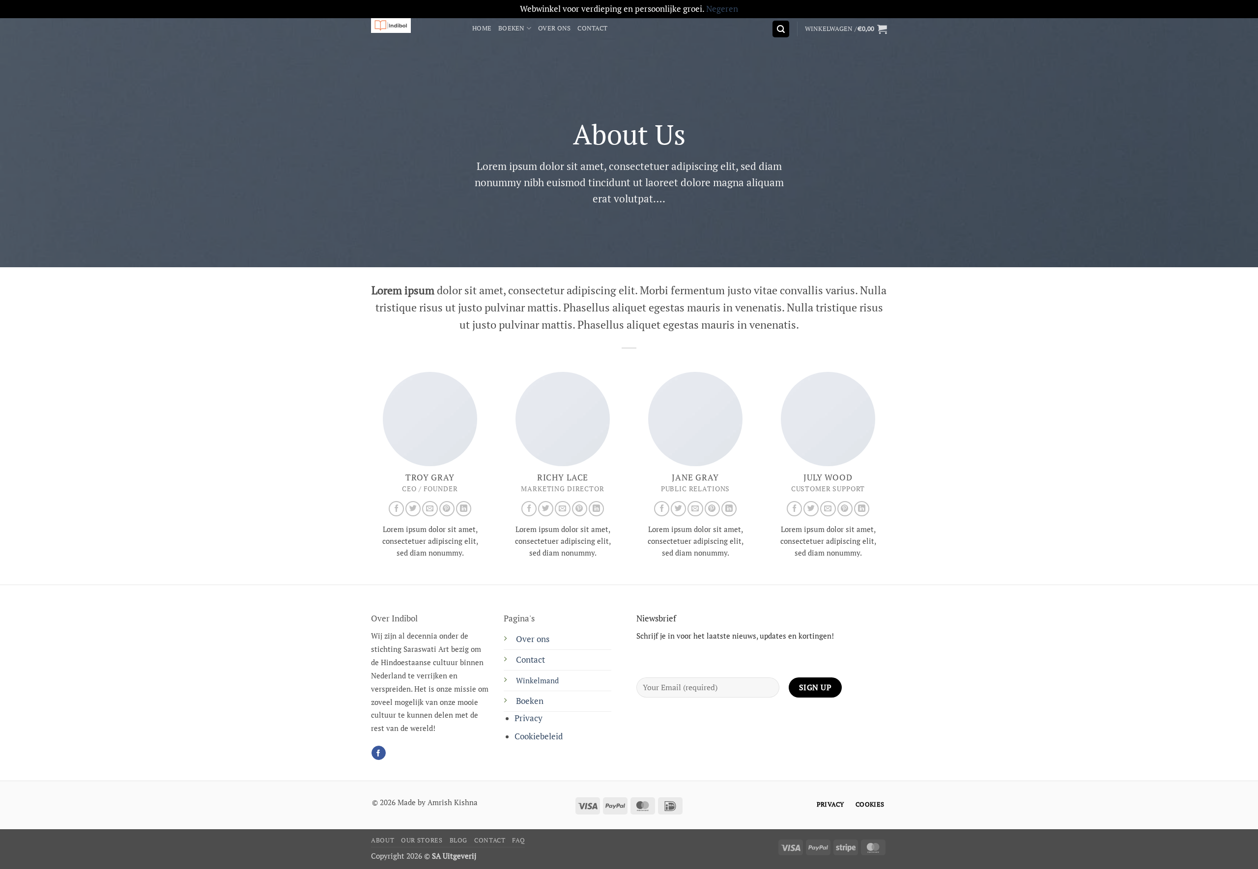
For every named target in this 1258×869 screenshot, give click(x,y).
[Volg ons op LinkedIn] (463, 508)
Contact (592, 28)
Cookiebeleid (539, 736)
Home (481, 28)
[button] (780, 29)
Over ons (554, 28)
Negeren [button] (722, 8)
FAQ (518, 840)
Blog (459, 840)
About (382, 840)
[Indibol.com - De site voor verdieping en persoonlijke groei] (414, 25)
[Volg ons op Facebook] (396, 508)
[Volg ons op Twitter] (413, 508)
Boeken (511, 28)
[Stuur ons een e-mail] (429, 508)
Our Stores (421, 840)
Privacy (529, 718)
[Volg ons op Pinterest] (447, 508)
